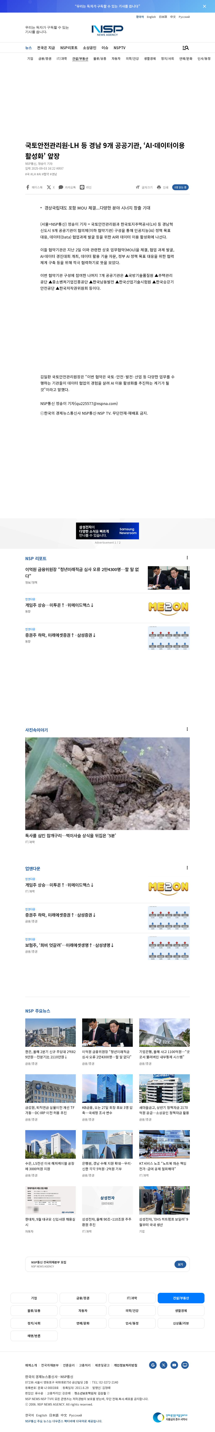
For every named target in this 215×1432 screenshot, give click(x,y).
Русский (184, 17)
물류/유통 (34, 1310)
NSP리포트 (69, 47)
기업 (34, 1298)
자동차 (83, 1310)
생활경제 (181, 1310)
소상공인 (89, 47)
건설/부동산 (181, 1298)
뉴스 (28, 47)
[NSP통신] (107, 30)
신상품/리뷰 (181, 1323)
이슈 (105, 47)
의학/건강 (132, 1310)
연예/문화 (82, 1323)
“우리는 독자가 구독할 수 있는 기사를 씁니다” (107, 6)
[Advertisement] (107, 100)
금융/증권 (82, 1298)
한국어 (140, 17)
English (151, 17)
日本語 (163, 17)
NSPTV (119, 47)
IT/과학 (132, 1298)
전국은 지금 (46, 47)
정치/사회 (34, 1323)
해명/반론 (34, 1336)
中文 (173, 17)
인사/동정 (132, 1323)
